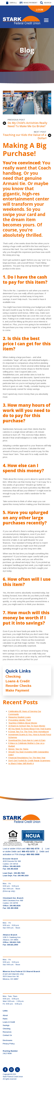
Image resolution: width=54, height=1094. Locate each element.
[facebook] (5, 1069)
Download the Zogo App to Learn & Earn (26, 740)
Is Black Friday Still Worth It (21, 763)
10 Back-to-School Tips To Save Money (26, 726)
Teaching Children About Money (22, 723)
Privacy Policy (9, 1044)
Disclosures (7, 1040)
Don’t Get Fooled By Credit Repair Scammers (29, 760)
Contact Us (7, 1035)
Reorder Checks (18, 686)
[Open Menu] (46, 20)
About (5, 1015)
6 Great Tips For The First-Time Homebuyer (28, 731)
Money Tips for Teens (18, 749)
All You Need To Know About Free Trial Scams (29, 728)
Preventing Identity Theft (19, 720)
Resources (7, 1032)
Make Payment (17, 690)
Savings (6, 1025)
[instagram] (11, 1069)
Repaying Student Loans (19, 717)
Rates (5, 1019)
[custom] (17, 1069)
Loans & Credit (18, 681)
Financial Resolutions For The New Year (26, 757)
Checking (13, 676)
